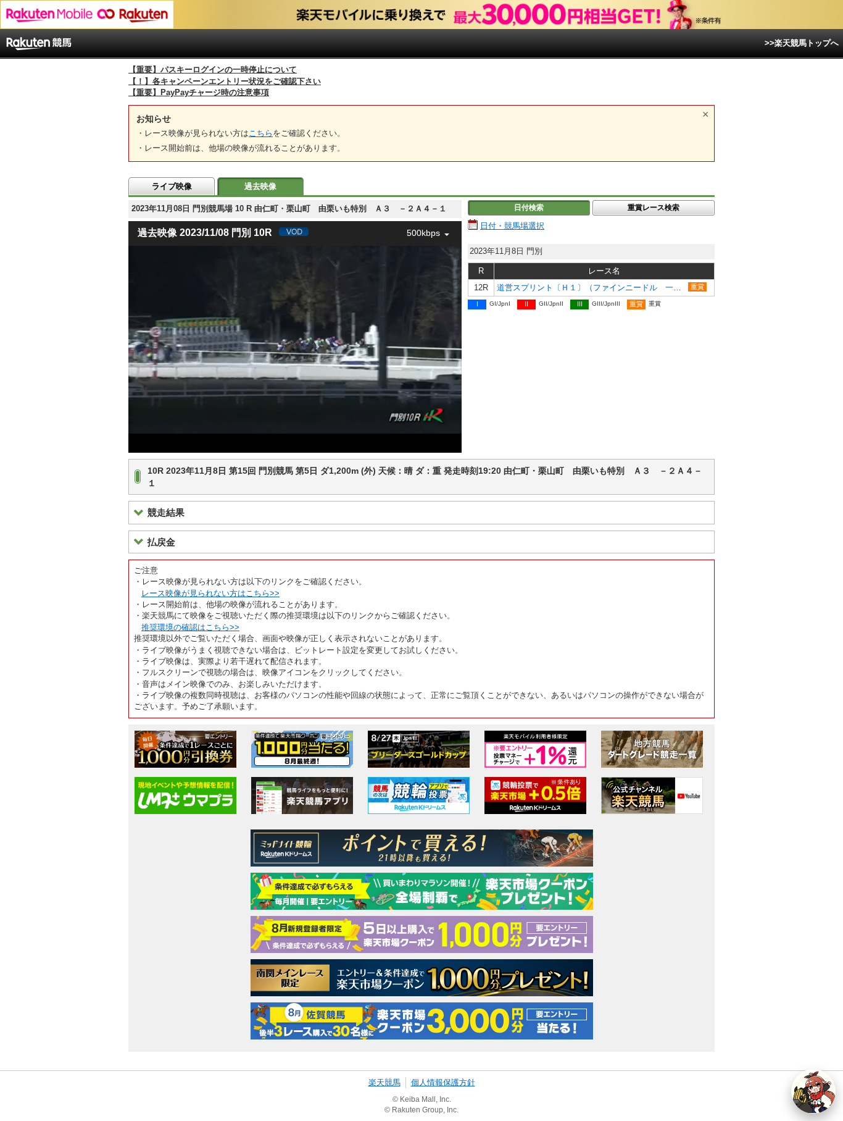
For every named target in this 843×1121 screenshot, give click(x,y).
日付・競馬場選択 (512, 225)
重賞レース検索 (653, 207)
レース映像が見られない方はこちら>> (210, 593)
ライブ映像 (172, 186)
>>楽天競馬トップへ (802, 43)
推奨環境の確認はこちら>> (190, 627)
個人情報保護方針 (443, 1082)
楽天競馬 (384, 1082)
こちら (261, 133)
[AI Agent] (813, 1091)
